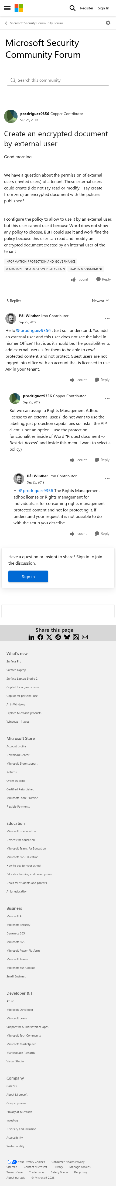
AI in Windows (15, 704)
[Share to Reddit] (58, 636)
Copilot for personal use (22, 696)
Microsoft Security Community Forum (36, 23)
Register (86, 7)
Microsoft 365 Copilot (20, 968)
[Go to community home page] (19, 8)
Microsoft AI (14, 916)
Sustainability (15, 1146)
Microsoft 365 (15, 942)
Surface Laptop (16, 670)
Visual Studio (15, 1061)
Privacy (58, 1167)
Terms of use (14, 1172)
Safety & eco (59, 1172)
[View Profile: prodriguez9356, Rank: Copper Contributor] (11, 116)
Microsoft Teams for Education (26, 848)
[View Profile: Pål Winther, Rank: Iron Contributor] (10, 318)
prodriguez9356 (34, 113)
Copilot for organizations (22, 687)
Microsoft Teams (17, 959)
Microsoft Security (18, 925)
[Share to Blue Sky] (67, 636)
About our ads (15, 1178)
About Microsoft (17, 1094)
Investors (12, 1120)
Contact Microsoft (35, 1167)
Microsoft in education (21, 831)
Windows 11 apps (17, 721)
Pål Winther (29, 315)
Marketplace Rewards (20, 1053)
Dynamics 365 (15, 933)
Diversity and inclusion (21, 1129)
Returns (11, 772)
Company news (16, 1103)
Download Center (17, 755)
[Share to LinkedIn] (31, 636)
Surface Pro (13, 661)
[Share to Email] (85, 636)
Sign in (28, 576)
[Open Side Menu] (7, 8)
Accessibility (14, 1137)
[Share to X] (49, 636)
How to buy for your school (23, 865)
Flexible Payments (18, 806)
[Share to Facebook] (40, 636)
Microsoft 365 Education (22, 857)
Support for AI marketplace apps (27, 1027)
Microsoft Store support (21, 763)
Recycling (80, 1172)
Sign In (103, 7)
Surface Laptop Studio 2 (21, 678)
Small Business (16, 976)
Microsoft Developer (19, 1010)
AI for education (16, 891)
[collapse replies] (58, 311)
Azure (10, 1001)
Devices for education (20, 840)
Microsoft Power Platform (23, 950)
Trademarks (37, 1172)
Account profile (16, 746)
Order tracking (15, 781)
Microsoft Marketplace (21, 1044)
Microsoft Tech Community (23, 1035)
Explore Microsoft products (24, 713)
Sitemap (11, 1167)
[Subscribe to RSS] (76, 636)
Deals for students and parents (26, 883)
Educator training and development (29, 874)
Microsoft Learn (16, 1018)
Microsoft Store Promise (22, 798)
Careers (11, 1086)
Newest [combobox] (100, 300)
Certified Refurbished (20, 789)
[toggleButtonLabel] (108, 23)
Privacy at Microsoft (19, 1112)
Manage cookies (80, 1167)
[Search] (72, 8)
